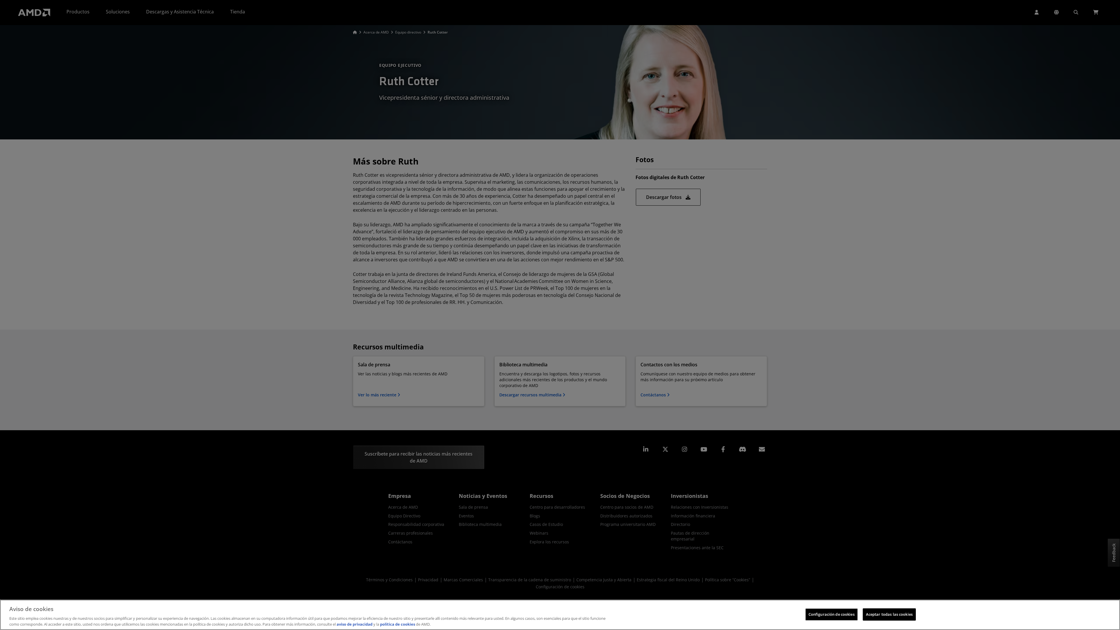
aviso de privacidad (354, 623)
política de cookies (397, 623)
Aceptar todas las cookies (889, 614)
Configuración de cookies (831, 614)
